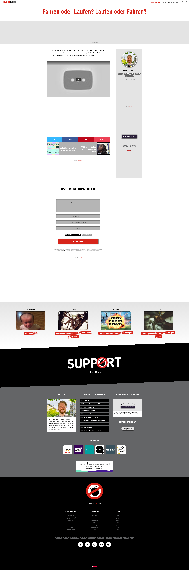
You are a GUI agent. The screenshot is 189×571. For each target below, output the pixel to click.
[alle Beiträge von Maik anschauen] (129, 59)
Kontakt (83, 537)
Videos (94, 529)
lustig (120, 73)
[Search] (187, 2)
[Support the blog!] (94, 365)
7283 (96, 503)
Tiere (118, 527)
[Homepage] (11, 2)
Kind (132, 73)
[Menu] (182, 2)
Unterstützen (74, 537)
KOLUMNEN (158, 309)
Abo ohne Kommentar (86, 234)
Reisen (117, 520)
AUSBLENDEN (96, 42)
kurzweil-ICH (94, 526)
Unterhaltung (71, 511)
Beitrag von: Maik (129, 70)
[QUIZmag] (99, 449)
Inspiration (94, 511)
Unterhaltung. (156, 2)
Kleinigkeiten (71, 520)
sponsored (101, 537)
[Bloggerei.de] (94, 566)
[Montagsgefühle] (30, 323)
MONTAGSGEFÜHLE (31, 309)
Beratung (109, 537)
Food (118, 515)
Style (118, 524)
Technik (118, 526)
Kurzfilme (71, 524)
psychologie (129, 76)
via (54, 104)
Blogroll (59, 537)
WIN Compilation (71, 529)
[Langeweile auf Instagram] (94, 544)
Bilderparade (71, 515)
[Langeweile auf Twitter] (87, 544)
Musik (117, 518)
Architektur (94, 517)
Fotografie (94, 524)
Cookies (126, 537)
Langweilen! (128, 429)
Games (71, 526)
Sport (118, 522)
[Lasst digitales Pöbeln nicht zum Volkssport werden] (158, 325)
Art (94, 518)
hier (64, 250)
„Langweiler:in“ (122, 404)
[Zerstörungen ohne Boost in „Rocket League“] (115, 323)
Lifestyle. (174, 2)
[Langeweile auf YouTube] (101, 544)
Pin (86, 139)
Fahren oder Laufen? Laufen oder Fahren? (94, 11)
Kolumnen (117, 517)
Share (70, 139)
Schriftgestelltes (94, 527)
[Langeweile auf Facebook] (80, 544)
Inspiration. (166, 2)
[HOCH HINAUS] (94, 556)
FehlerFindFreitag (71, 517)
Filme (71, 522)
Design (94, 522)
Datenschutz (118, 537)
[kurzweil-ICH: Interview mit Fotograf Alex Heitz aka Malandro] (73, 325)
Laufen (138, 73)
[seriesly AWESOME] (78, 449)
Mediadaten (91, 537)
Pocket (102, 139)
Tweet (54, 139)
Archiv (66, 537)
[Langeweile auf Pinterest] (108, 544)
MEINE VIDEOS (116, 309)
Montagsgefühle (71, 518)
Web (118, 529)
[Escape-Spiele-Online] (121, 449)
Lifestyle (118, 511)
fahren (126, 73)
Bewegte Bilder (94, 520)
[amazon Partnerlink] (67, 449)
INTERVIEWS (73, 309)
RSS (132, 537)
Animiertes (94, 515)
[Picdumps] (110, 449)
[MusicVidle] (89, 449)
